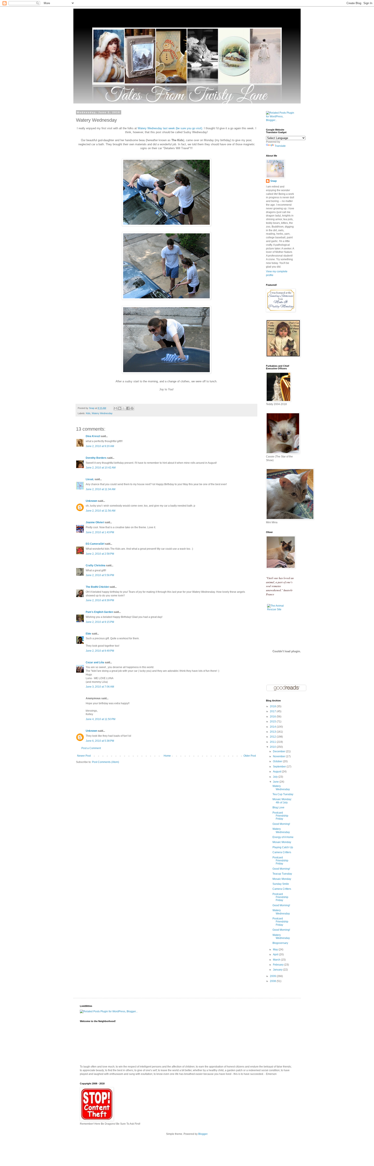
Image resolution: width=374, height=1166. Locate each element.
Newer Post (84, 755)
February (278, 964)
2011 (273, 741)
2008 (273, 981)
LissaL (90, 479)
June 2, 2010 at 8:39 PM (100, 600)
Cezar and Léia (95, 662)
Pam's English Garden (99, 612)
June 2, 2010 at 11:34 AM (100, 489)
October (278, 761)
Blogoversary (280, 943)
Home (167, 755)
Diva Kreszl (93, 436)
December (279, 751)
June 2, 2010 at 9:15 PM (100, 621)
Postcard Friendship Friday (280, 815)
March (277, 959)
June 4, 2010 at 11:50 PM (100, 719)
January (278, 969)
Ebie (88, 633)
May (276, 949)
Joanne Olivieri (95, 522)
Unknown (91, 500)
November (279, 756)
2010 (273, 746)
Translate (280, 145)
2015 (273, 721)
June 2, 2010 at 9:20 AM (100, 446)
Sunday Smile (280, 883)
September (280, 766)
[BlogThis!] (120, 408)
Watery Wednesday (102, 413)
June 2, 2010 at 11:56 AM (100, 510)
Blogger (202, 1133)
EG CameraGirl (95, 543)
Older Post (249, 755)
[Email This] (115, 408)
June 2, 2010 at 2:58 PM (100, 553)
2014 (273, 726)
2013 (273, 731)
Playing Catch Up (282, 847)
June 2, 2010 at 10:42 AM (101, 467)
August (277, 771)
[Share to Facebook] (128, 408)
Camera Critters (281, 852)
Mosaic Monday (281, 842)
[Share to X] (124, 408)
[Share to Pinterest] (132, 408)
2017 (273, 711)
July (275, 776)
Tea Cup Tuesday (282, 794)
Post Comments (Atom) (105, 762)
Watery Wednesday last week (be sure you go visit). (170, 128)
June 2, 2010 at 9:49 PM (100, 650)
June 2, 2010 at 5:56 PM (100, 575)
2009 (273, 976)
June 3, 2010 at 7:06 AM (100, 686)
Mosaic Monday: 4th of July (282, 801)
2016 (273, 716)
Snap (273, 180)
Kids (88, 413)
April (276, 954)
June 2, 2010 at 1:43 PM (100, 532)
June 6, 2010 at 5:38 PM (100, 740)
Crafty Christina (95, 565)
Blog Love (278, 807)
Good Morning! (281, 823)
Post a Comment (91, 748)
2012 (273, 736)
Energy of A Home (282, 837)
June (276, 781)
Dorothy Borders (96, 457)
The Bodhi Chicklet (97, 586)
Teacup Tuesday (282, 873)
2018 (273, 706)
